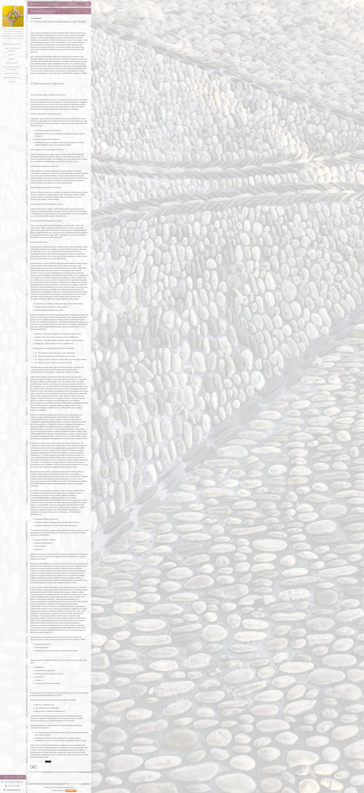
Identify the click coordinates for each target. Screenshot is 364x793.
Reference (11, 82)
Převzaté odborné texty (11, 78)
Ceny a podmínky (12, 63)
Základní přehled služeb (11, 44)
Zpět (33, 767)
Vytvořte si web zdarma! (58, 790)
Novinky (12, 59)
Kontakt (12, 55)
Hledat (87, 4)
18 (49, 64)
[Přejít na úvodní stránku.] (13, 14)
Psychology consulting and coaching (11, 68)
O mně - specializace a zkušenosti (11, 49)
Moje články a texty (11, 73)
